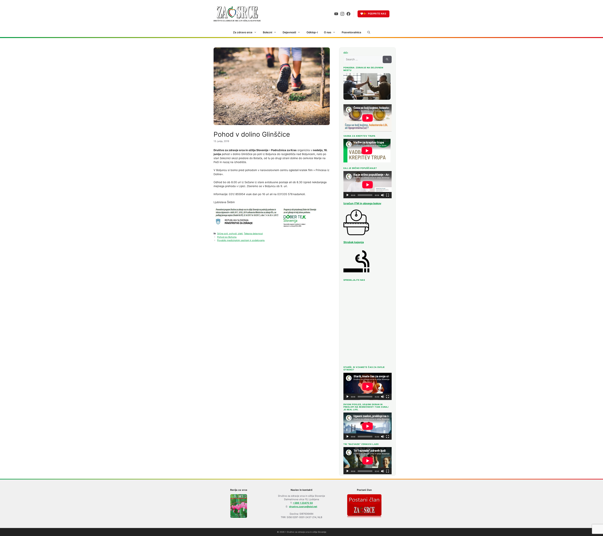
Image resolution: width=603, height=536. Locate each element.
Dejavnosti (289, 32)
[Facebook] (348, 14)
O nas (327, 32)
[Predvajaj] (347, 195)
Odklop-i (312, 32)
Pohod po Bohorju (226, 237)
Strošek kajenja (353, 242)
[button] (368, 32)
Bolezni (267, 32)
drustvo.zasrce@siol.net (303, 506)
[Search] (387, 59)
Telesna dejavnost (253, 233)
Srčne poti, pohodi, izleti (230, 233)
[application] (367, 184)
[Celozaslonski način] (387, 195)
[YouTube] (336, 14)
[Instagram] (342, 14)
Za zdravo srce (242, 32)
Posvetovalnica (351, 32)
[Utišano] (382, 195)
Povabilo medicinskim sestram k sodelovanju (241, 240)
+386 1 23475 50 (303, 502)
